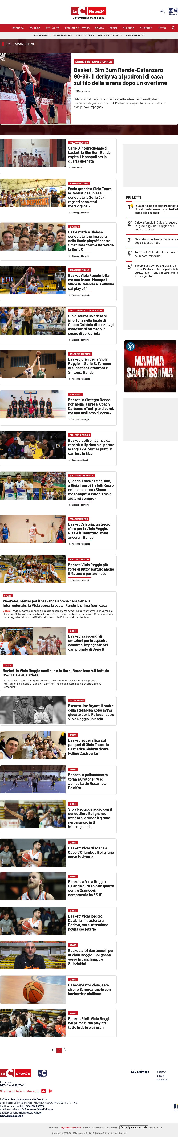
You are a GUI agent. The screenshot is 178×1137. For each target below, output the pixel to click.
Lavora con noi (155, 1127)
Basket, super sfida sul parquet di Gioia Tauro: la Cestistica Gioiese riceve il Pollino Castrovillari (89, 746)
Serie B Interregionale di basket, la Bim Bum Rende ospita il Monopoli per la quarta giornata (89, 154)
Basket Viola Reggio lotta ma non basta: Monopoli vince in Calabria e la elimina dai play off (91, 282)
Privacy (86, 1127)
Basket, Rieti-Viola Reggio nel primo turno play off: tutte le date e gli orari (89, 1022)
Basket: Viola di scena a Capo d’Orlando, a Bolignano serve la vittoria (91, 852)
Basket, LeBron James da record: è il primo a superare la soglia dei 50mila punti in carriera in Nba (91, 447)
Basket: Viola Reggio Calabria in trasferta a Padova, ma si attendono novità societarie (88, 922)
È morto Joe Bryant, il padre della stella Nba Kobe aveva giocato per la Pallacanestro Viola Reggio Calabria (91, 712)
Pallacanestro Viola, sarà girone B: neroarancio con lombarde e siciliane (89, 989)
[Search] (173, 28)
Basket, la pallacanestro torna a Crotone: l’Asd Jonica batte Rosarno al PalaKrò (88, 781)
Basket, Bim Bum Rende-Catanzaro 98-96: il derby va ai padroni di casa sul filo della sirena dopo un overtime (120, 76)
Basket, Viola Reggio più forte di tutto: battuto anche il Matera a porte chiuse (91, 569)
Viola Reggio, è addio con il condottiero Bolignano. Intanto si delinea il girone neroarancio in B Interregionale (90, 818)
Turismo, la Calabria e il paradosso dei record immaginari (156, 253)
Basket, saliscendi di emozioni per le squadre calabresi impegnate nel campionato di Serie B (88, 642)
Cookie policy (98, 1127)
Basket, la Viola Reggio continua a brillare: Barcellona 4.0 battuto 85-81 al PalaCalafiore (56, 672)
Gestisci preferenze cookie (134, 1127)
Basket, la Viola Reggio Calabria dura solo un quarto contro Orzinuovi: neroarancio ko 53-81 (91, 888)
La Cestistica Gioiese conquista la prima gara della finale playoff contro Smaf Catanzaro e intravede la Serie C (91, 241)
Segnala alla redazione (71, 1127)
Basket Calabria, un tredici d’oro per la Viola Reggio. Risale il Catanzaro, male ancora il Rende (89, 530)
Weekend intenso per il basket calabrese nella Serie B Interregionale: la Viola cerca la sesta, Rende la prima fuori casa (55, 603)
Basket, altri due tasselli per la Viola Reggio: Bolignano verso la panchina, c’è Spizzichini (91, 957)
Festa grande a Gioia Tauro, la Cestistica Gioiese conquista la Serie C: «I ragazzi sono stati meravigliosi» (90, 197)
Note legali (112, 1127)
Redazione (53, 1127)
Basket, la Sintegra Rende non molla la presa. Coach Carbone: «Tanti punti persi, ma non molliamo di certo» (91, 406)
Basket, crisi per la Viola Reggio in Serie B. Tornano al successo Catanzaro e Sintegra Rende (89, 365)
